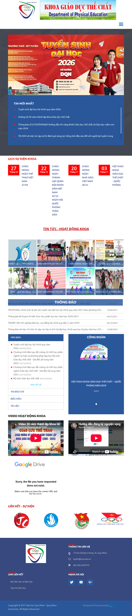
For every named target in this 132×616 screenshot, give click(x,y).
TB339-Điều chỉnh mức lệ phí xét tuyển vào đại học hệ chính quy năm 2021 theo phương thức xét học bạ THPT (55, 310)
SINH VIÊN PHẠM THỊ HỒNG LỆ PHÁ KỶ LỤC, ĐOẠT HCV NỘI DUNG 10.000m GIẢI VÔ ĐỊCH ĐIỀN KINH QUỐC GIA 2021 (51, 264)
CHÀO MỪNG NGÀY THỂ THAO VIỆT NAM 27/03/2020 (80, 264)
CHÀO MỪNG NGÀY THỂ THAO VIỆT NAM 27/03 (27, 175)
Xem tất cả (35, 385)
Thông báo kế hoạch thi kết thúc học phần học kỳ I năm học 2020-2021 (43, 316)
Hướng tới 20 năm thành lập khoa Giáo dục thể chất (44, 117)
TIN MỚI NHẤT (24, 103)
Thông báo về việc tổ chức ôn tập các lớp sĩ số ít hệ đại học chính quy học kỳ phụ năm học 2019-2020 (55, 329)
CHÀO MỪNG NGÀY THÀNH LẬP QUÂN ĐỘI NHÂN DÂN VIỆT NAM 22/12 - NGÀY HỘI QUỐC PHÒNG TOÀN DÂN (58, 190)
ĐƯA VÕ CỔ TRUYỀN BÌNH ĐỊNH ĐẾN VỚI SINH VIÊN (109, 292)
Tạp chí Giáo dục (18, 588)
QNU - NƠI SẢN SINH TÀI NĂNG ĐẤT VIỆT (22, 292)
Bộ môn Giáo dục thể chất (32, 378)
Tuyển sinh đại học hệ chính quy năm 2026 (39, 109)
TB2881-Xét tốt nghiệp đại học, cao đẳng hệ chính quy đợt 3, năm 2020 (43, 323)
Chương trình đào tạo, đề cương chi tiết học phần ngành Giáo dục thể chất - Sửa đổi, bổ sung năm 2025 (38, 371)
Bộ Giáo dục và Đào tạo (21, 582)
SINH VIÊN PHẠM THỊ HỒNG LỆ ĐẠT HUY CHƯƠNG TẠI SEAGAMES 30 (51, 292)
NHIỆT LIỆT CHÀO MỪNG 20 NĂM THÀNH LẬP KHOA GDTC (23, 264)
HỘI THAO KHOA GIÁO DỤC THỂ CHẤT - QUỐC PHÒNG (117, 175)
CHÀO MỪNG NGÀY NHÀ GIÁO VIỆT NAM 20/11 (87, 175)
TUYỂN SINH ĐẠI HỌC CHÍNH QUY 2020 (110, 264)
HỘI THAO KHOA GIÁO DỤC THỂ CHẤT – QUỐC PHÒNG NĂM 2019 (80, 292)
